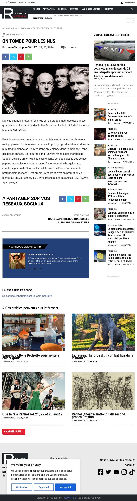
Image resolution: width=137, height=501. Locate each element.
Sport (16, 28)
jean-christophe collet (114, 76)
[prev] (128, 21)
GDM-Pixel (70, 497)
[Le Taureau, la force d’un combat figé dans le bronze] (103, 332)
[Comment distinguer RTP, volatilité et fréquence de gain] (100, 194)
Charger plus (12, 431)
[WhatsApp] (28, 57)
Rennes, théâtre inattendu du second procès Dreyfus (98, 415)
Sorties (20, 34)
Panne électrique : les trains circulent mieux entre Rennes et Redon (120, 258)
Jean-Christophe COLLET (22, 47)
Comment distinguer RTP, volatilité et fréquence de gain (118, 196)
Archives (25, 28)
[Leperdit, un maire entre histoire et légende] (100, 214)
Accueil (6, 28)
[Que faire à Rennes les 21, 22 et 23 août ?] (33, 391)
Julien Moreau (114, 123)
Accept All (65, 487)
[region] (43, 476)
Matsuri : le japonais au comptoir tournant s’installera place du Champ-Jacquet (120, 153)
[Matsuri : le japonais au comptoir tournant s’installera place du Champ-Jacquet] (100, 150)
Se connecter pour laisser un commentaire (27, 296)
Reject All (44, 487)
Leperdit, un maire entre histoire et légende (121, 214)
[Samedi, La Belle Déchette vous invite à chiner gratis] (100, 114)
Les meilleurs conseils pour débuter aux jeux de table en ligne (121, 174)
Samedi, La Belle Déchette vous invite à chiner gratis (120, 116)
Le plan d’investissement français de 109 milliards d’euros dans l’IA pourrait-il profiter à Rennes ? (121, 235)
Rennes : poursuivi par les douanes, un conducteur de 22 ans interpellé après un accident (113, 68)
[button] (131, 9)
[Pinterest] (21, 57)
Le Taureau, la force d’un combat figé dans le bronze (102, 356)
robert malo (113, 203)
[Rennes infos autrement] (15, 13)
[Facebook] (5, 57)
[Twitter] (13, 57)
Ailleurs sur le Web (116, 168)
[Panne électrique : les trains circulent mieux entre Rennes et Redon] (100, 256)
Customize (22, 487)
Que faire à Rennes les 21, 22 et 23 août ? (32, 414)
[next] (133, 21)
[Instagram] (35, 268)
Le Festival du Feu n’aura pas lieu (68, 16)
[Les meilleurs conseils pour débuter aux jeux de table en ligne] (100, 173)
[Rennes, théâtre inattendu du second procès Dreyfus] (103, 391)
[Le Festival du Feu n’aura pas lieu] (100, 134)
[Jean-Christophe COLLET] (17, 262)
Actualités (98, 76)
